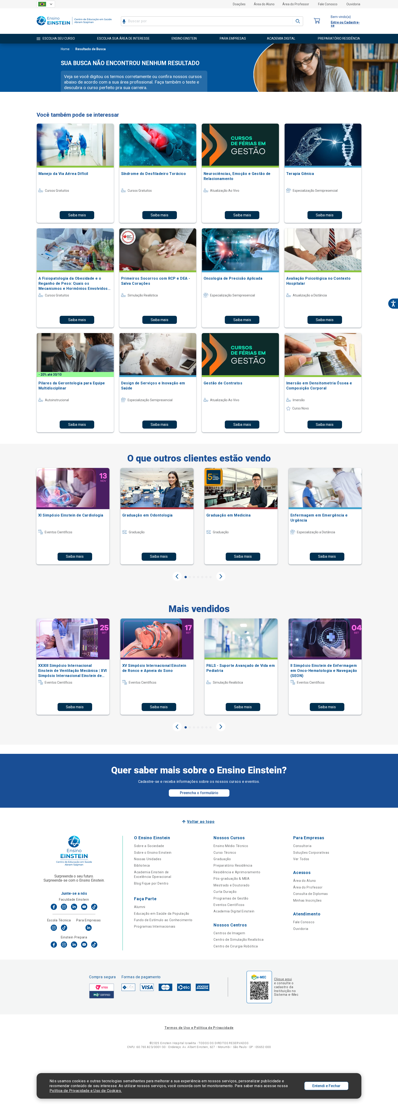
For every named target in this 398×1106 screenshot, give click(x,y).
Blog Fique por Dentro (151, 883)
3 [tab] (194, 577)
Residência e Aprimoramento (237, 872)
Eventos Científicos (229, 905)
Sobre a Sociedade (149, 846)
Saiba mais (77, 215)
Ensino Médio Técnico (231, 846)
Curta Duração (225, 892)
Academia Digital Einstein (234, 911)
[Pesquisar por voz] (124, 21)
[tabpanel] (72, 516)
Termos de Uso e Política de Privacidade (199, 1028)
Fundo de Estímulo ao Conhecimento (163, 920)
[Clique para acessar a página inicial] (74, 26)
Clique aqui (283, 979)
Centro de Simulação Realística (238, 939)
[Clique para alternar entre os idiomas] (46, 4)
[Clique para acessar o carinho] (317, 21)
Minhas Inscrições (307, 900)
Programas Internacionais (155, 926)
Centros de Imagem (229, 933)
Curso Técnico (225, 852)
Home (65, 49)
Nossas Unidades (147, 859)
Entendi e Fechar (326, 1086)
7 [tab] (210, 577)
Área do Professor (295, 4)
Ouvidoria (353, 4)
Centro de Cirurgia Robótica (236, 946)
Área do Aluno (264, 4)
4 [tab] (198, 577)
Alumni (139, 907)
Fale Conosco (327, 4)
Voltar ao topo (200, 821)
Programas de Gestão (231, 898)
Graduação (222, 859)
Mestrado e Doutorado (231, 885)
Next (220, 576)
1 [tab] (185, 577)
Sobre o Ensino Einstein (153, 852)
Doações (239, 4)
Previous (177, 576)
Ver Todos (301, 859)
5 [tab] (202, 577)
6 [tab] (206, 577)
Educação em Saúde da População (161, 913)
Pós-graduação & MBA (231, 878)
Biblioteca (142, 865)
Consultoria (302, 846)
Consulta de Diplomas (310, 894)
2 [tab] (190, 577)
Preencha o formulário (199, 793)
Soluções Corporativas (311, 852)
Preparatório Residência (233, 865)
